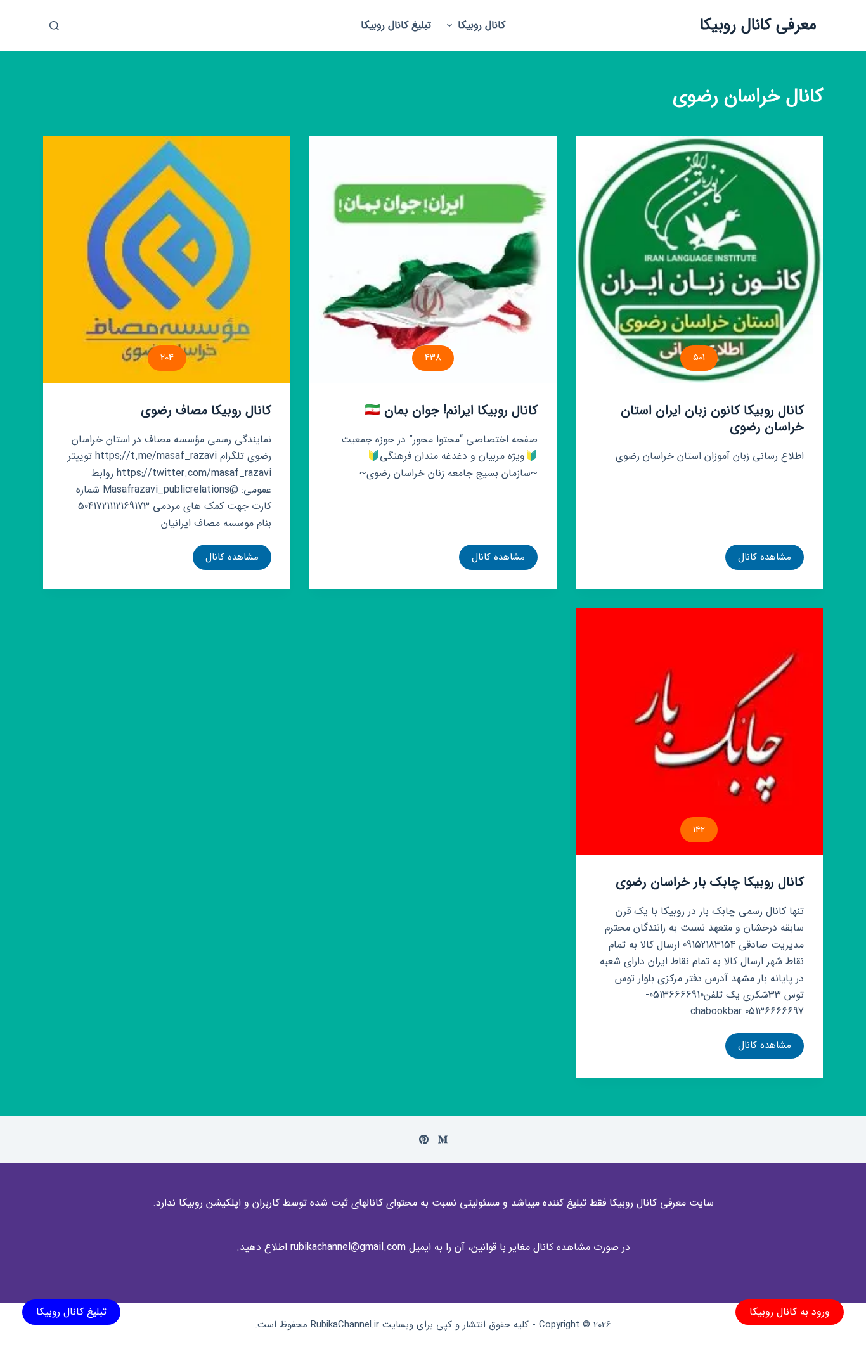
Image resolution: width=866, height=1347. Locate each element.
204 (167, 357)
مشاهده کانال (763, 560)
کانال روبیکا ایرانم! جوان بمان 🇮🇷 (451, 410)
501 (699, 357)
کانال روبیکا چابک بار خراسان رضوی (710, 882)
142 (699, 829)
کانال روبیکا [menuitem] (481, 25)
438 (433, 357)
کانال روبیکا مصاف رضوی (206, 410)
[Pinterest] (424, 1139)
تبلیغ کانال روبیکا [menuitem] (396, 25)
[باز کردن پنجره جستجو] (54, 25)
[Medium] (443, 1139)
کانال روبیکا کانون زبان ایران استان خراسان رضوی (712, 419)
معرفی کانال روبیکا (758, 25)
